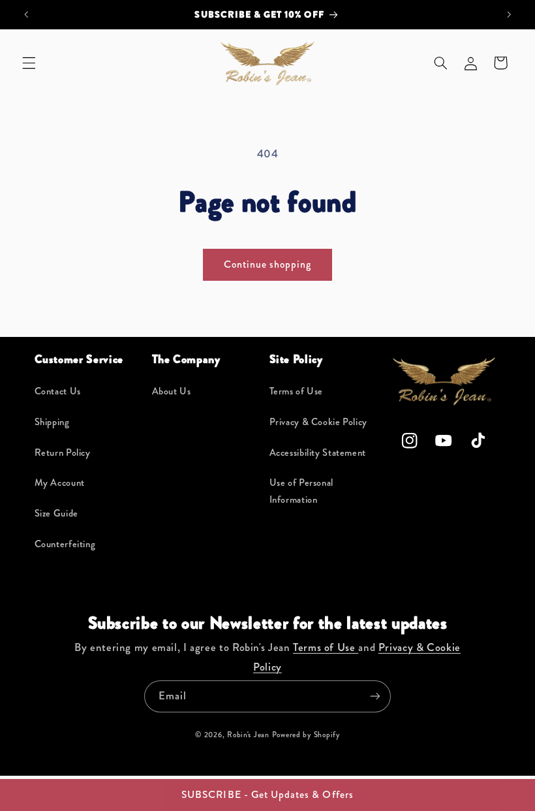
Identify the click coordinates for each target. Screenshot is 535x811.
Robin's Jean (248, 734)
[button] (29, 63)
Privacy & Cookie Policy (318, 422)
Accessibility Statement (318, 453)
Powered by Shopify (306, 734)
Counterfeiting (65, 544)
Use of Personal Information (301, 491)
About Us (171, 391)
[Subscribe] (375, 696)
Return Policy (63, 453)
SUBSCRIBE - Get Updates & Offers (267, 794)
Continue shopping (268, 264)
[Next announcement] (509, 14)
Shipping (52, 422)
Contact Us (58, 391)
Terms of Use (296, 391)
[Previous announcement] (26, 14)
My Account (60, 483)
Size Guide (56, 513)
